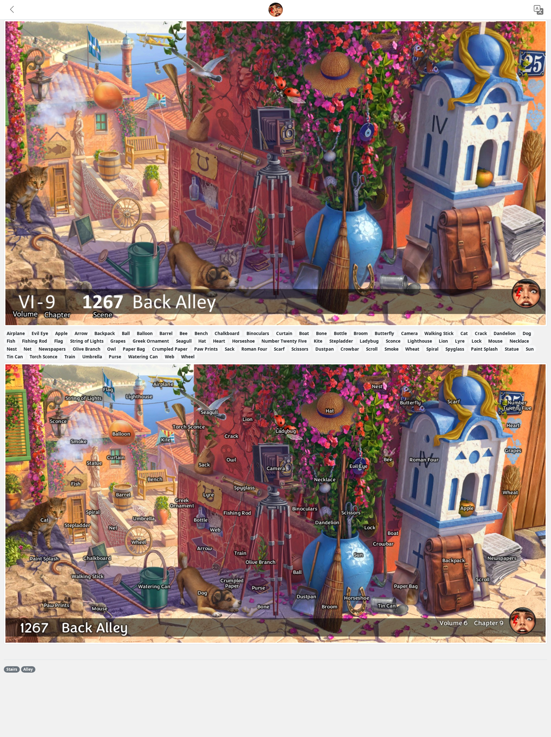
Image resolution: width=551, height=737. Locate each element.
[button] (12, 10)
